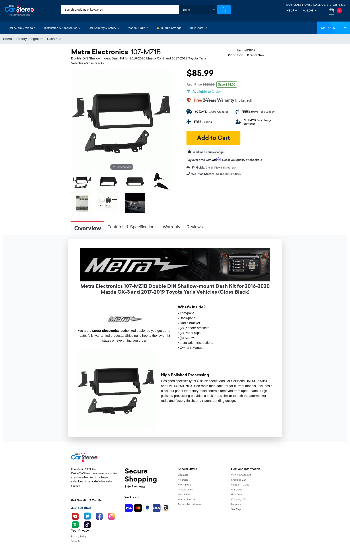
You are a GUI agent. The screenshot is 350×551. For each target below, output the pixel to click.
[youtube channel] (75, 516)
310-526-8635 (336, 5)
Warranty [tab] (171, 226)
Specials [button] (328, 28)
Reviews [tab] (194, 226)
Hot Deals (183, 479)
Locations (236, 504)
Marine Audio (136, 28)
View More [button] (196, 28)
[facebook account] (99, 516)
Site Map (236, 509)
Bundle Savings (171, 28)
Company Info (238, 499)
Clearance (183, 474)
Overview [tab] (87, 228)
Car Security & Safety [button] (103, 28)
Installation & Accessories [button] (61, 28)
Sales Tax (76, 541)
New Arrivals (184, 484)
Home (7, 39)
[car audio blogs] (75, 524)
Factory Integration (29, 39)
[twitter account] (87, 516)
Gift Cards (236, 489)
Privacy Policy (78, 536)
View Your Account (241, 474)
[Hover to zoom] (121, 120)
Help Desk (236, 494)
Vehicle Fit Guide (240, 484)
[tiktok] (87, 524)
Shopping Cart (238, 479)
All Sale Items (185, 489)
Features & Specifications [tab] (132, 226)
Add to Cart (213, 138)
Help (290, 10)
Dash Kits (54, 39)
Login (312, 10)
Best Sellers (184, 494)
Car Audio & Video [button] (21, 28)
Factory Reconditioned (189, 504)
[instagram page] (111, 516)
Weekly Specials (186, 499)
